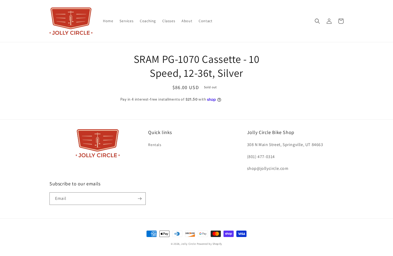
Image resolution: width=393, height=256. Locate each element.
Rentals (154, 144)
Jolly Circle (188, 244)
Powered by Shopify (209, 244)
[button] (317, 21)
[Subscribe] (139, 198)
